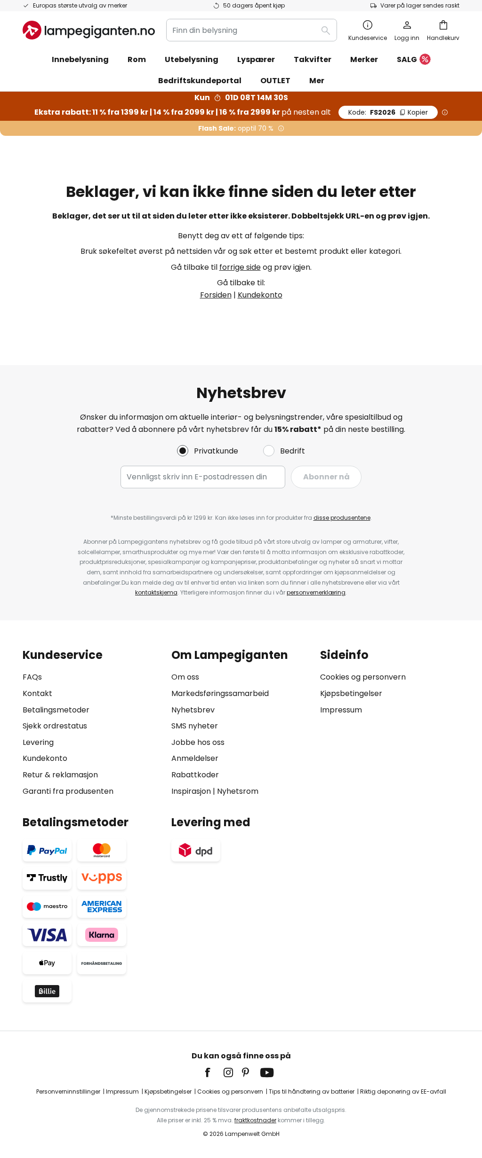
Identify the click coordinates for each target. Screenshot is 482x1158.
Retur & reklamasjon (60, 774)
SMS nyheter (194, 725)
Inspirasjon (191, 791)
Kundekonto (260, 295)
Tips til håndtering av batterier (311, 1091)
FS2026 (388, 112)
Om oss (185, 677)
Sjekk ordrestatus (55, 725)
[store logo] (89, 30)
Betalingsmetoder (56, 709)
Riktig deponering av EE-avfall (403, 1091)
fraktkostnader (255, 1120)
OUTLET (275, 80)
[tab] (92, 723)
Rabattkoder (195, 774)
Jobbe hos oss (198, 742)
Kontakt (37, 693)
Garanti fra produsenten (68, 791)
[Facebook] (213, 1072)
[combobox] (252, 30)
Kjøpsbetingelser (351, 693)
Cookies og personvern (363, 677)
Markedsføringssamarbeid (220, 693)
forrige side (240, 267)
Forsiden (216, 295)
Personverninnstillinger (68, 1091)
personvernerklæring (316, 592)
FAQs (32, 677)
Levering (38, 742)
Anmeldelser (194, 758)
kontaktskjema (156, 592)
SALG (407, 59)
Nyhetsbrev (193, 709)
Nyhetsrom (237, 791)
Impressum (341, 709)
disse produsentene (341, 518)
